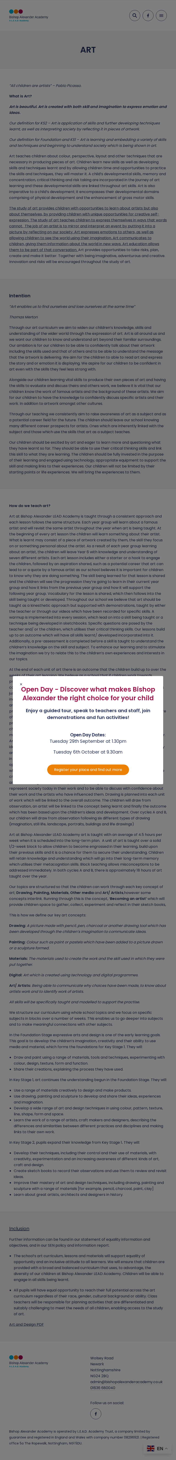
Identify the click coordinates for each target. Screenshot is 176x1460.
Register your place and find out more (88, 769)
